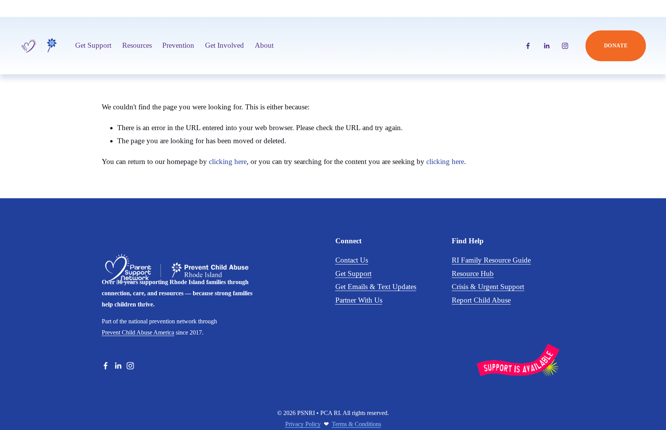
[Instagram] (565, 46)
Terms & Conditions (356, 424)
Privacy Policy (303, 424)
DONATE (615, 46)
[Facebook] (528, 46)
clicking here (228, 161)
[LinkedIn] (546, 46)
